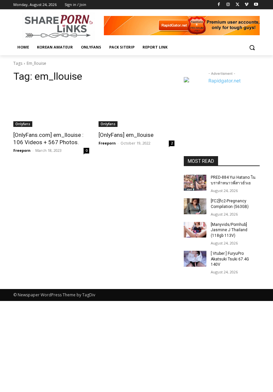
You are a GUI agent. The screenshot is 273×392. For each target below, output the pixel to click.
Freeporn (22, 150)
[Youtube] (256, 5)
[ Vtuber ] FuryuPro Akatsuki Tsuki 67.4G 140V (230, 259)
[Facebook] (219, 5)
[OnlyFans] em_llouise (126, 135)
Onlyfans (22, 124)
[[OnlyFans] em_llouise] (136, 108)
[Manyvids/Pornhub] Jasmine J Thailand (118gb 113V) (229, 230)
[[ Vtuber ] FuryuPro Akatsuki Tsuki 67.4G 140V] (195, 259)
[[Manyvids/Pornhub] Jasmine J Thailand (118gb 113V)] (195, 230)
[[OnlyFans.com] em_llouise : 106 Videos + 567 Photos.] (51, 108)
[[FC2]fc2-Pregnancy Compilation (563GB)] (195, 206)
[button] (252, 47)
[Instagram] (228, 5)
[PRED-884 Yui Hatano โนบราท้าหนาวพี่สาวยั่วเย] (195, 183)
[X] (237, 5)
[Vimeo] (246, 5)
